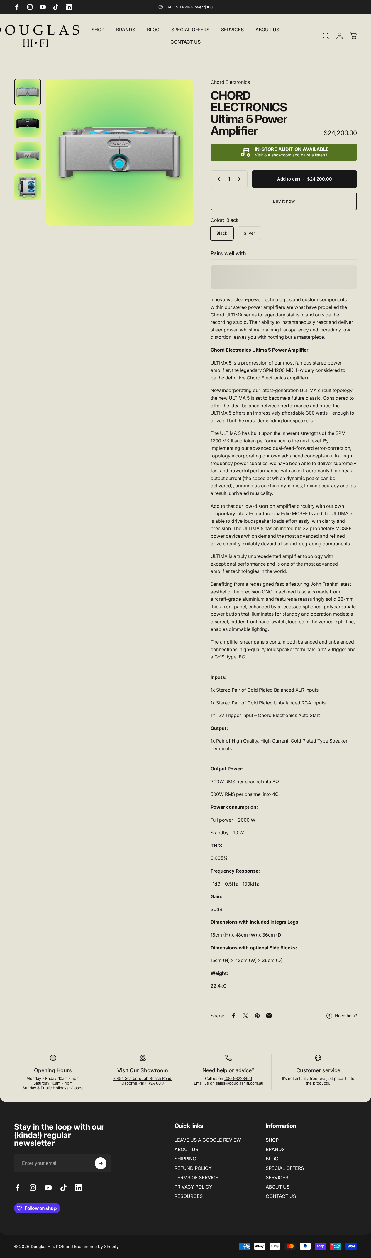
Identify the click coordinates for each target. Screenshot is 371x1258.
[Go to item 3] (27, 155)
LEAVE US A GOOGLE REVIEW (208, 1140)
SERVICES (277, 1177)
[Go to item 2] (27, 123)
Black (221, 233)
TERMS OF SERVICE (196, 1177)
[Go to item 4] (27, 186)
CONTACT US (281, 1196)
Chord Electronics (230, 82)
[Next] (178, 161)
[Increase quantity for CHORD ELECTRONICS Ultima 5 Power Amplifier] (240, 179)
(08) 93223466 (238, 1078)
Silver (249, 233)
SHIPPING (185, 1159)
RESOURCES (189, 1196)
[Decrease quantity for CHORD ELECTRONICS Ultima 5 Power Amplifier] (217, 179)
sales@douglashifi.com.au (239, 1083)
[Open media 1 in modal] (119, 152)
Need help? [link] (346, 1015)
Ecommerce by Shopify (96, 1246)
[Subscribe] (100, 1163)
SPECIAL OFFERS (285, 1168)
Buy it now (284, 201)
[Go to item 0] (27, 92)
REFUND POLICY (193, 1168)
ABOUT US (186, 1149)
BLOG (272, 1159)
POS (60, 1246)
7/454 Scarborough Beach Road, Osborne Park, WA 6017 (142, 1080)
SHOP (272, 1140)
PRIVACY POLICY (193, 1187)
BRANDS (275, 1149)
